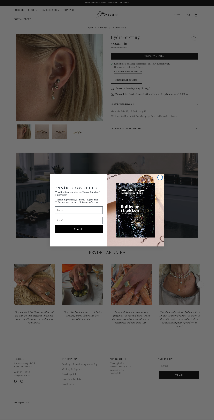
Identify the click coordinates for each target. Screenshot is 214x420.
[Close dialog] (160, 177)
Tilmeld (78, 229)
